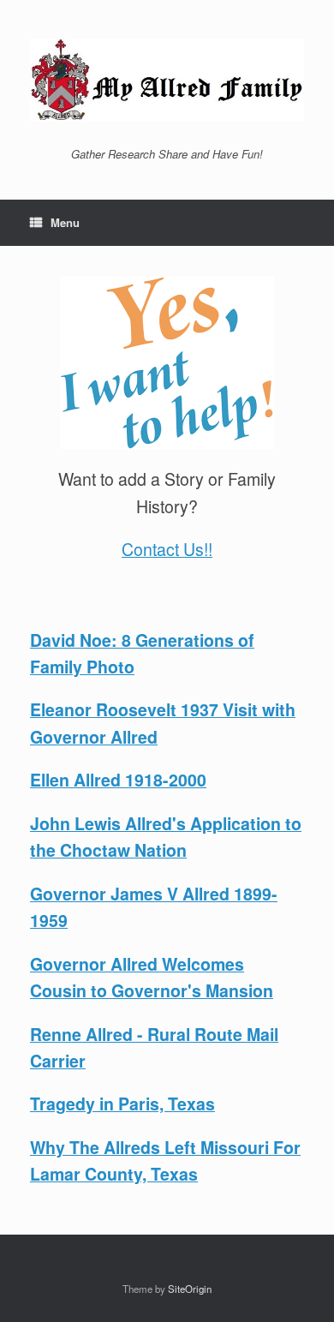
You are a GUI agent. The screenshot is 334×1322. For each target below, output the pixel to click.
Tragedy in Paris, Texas (122, 1104)
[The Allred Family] (167, 80)
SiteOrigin (190, 1288)
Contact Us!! (167, 549)
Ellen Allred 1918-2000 (118, 780)
